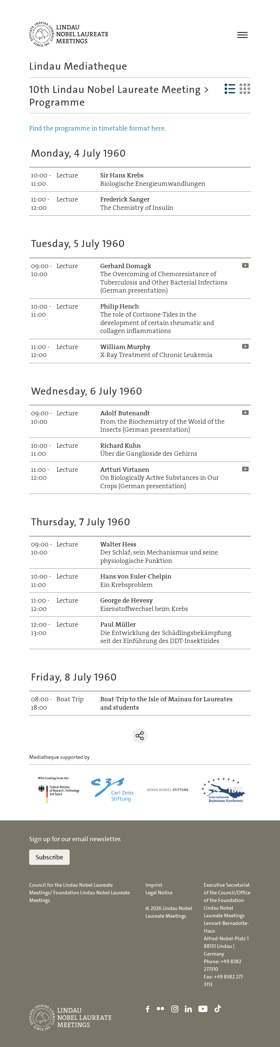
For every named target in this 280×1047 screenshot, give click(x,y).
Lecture (67, 266)
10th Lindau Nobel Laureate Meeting (115, 89)
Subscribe (49, 857)
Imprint (153, 885)
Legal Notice (158, 892)
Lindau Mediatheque (78, 66)
